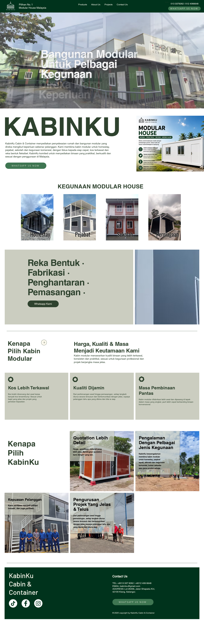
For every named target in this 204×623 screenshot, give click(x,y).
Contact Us (119, 576)
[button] (167, 2)
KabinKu (22, 575)
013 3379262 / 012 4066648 (184, 3)
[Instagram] (38, 603)
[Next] (189, 60)
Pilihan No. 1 (26, 4)
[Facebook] (26, 603)
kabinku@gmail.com (130, 586)
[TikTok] (13, 603)
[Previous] (15, 60)
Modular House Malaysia (32, 7)
